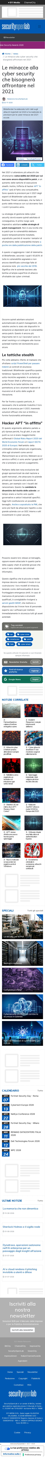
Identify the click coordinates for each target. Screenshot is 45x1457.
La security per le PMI (14, 936)
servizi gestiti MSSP (11, 603)
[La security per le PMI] (22, 926)
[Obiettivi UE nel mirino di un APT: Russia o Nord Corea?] (11, 795)
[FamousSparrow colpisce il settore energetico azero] (11, 710)
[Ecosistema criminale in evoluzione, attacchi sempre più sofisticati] (33, 850)
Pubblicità (35, 1378)
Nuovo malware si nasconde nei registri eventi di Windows (11, 862)
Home (7, 53)
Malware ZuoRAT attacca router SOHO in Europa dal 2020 (32, 807)
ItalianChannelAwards (31, 1356)
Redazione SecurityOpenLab (17, 99)
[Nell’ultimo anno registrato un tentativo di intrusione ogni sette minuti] (11, 765)
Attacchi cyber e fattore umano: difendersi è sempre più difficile (11, 750)
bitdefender (15, 639)
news (15, 53)
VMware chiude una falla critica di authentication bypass (33, 835)
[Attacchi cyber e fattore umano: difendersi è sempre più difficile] (11, 738)
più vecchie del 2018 (27, 266)
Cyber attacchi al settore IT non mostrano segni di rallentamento (33, 750)
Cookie (17, 1432)
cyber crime (24, 634)
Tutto (40, 1090)
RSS (29, 1385)
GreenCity (32, 1351)
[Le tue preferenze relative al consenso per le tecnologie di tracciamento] (32, 1454)
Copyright (23, 1378)
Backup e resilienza (13, 963)
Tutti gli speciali (35, 910)
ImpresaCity (35, 1346)
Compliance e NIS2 (13, 989)
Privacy (27, 1432)
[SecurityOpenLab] (16, 26)
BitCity (8, 1346)
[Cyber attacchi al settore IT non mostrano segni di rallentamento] (33, 738)
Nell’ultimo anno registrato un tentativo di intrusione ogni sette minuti (11, 779)
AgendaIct (22, 1361)
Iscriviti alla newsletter (22, 1330)
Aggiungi (34, 671)
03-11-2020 (8, 103)
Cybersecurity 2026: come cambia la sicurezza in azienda (21, 1015)
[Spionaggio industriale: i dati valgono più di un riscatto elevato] (33, 765)
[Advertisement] (23, 1290)
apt (11, 634)
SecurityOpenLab (16, 1351)
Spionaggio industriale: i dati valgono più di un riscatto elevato (32, 778)
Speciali (20, 1372)
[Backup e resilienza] (22, 953)
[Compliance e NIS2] (22, 980)
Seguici (35, 679)
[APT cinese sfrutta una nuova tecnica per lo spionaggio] (11, 822)
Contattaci (18, 1385)
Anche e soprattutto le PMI (24, 504)
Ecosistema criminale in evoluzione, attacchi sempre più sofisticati (33, 864)
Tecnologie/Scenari (34, 159)
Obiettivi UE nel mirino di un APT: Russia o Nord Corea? (11, 807)
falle (12, 644)
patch (29, 639)
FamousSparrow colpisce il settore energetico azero (10, 724)
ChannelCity (30, 2)
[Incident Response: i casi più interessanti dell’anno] (33, 710)
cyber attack (25, 644)
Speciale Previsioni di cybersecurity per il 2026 (22, 1042)
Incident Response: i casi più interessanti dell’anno (33, 723)
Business (21, 159)
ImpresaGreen (10, 1356)
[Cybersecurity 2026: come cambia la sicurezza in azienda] (22, 1006)
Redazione (10, 1378)
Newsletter (10, 37)
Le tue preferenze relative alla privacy (25, 1449)
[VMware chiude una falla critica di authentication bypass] (33, 822)
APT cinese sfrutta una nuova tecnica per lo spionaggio (10, 835)
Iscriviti (35, 662)
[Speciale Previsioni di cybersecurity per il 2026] (22, 1033)
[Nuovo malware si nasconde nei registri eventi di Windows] (11, 850)
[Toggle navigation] (39, 26)
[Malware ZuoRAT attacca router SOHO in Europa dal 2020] (33, 795)
